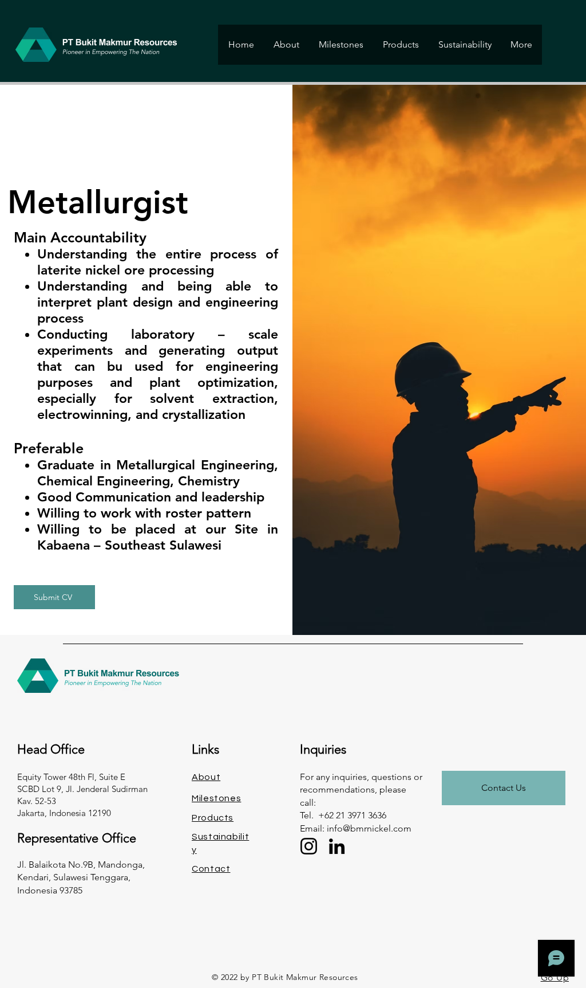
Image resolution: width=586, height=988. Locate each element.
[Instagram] (309, 846)
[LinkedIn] (337, 846)
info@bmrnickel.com (369, 828)
